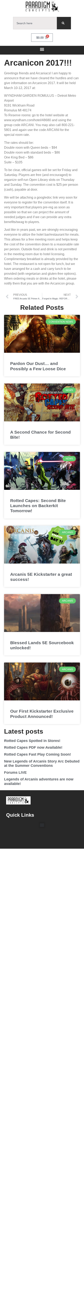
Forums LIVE (15, 772)
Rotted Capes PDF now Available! (33, 747)
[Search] (64, 23)
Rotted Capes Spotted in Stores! (32, 741)
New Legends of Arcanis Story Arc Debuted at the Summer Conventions (42, 763)
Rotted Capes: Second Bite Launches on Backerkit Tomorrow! (38, 505)
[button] (42, 49)
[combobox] (35, 23)
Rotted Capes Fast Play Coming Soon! (37, 754)
